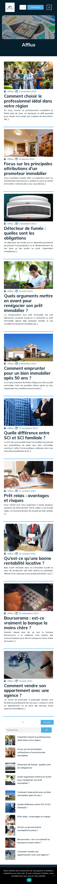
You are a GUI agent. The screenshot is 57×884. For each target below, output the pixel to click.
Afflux (10, 91)
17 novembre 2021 (28, 428)
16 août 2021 (25, 681)
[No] (53, 875)
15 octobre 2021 (27, 553)
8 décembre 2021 (27, 363)
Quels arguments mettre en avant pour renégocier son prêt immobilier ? (34, 779)
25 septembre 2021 (29, 613)
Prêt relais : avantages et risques (33, 816)
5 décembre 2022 (27, 223)
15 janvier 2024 (26, 159)
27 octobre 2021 (27, 491)
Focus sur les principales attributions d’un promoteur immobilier (31, 752)
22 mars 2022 (26, 291)
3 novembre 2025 (27, 91)
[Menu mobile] (49, 7)
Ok (29, 880)
